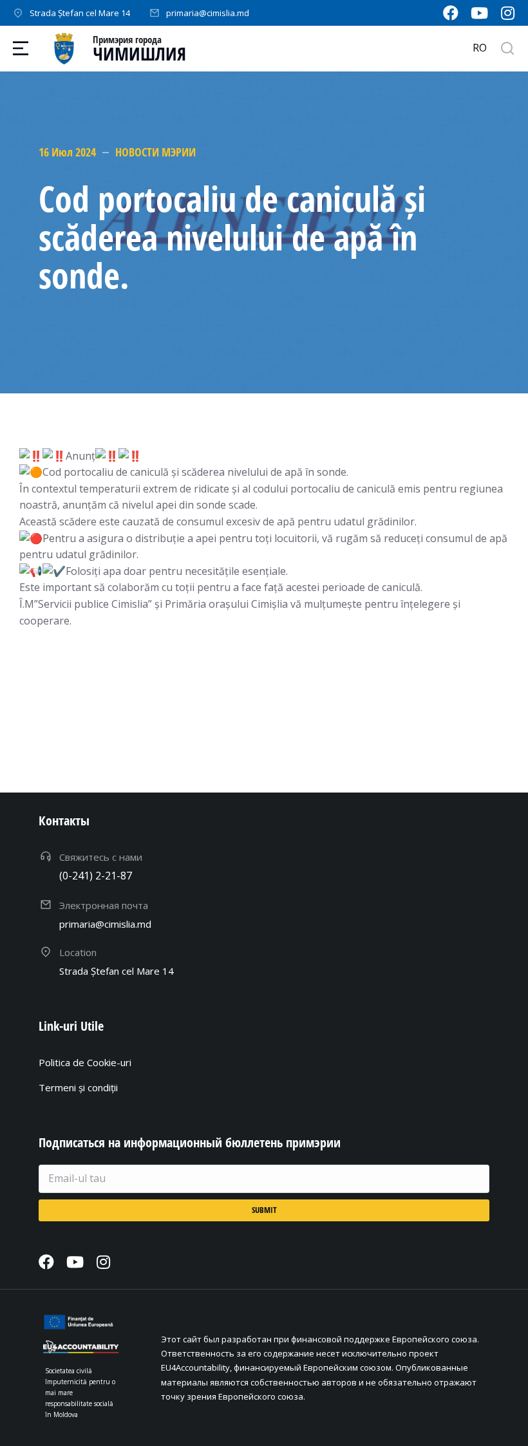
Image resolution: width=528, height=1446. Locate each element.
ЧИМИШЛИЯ (139, 53)
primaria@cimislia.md (207, 13)
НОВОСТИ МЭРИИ (155, 152)
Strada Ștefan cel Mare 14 (80, 13)
